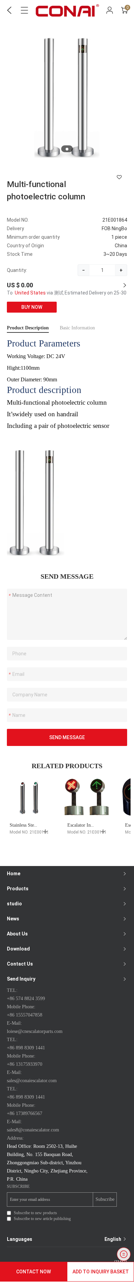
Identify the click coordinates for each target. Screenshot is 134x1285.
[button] (67, 149)
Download (18, 949)
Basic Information (77, 327)
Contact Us (20, 964)
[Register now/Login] (109, 10)
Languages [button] (64, 1239)
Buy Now (31, 307)
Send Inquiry (21, 979)
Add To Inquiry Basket (100, 1271)
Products (18, 888)
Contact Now (33, 1271)
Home (13, 873)
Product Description (28, 327)
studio (14, 903)
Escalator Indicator (85, 825)
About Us (17, 933)
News (13, 918)
